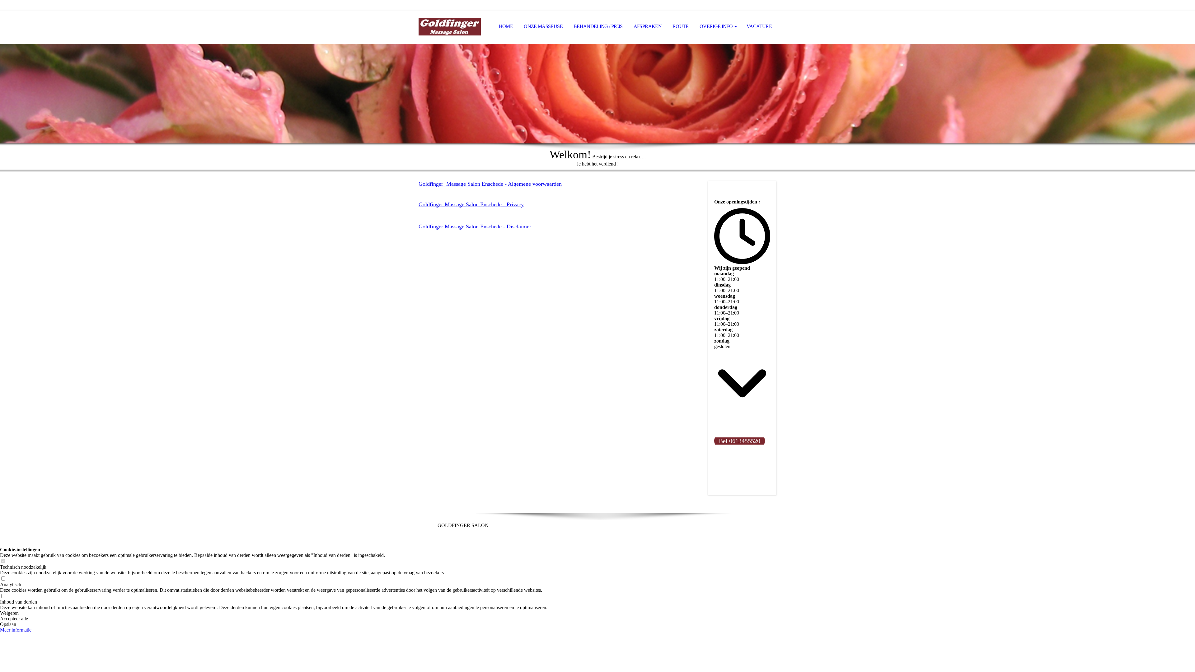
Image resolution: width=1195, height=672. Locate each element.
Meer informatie (15, 629)
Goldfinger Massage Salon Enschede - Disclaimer (475, 226)
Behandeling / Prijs (598, 26)
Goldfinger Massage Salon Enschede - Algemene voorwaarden (490, 184)
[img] (450, 27)
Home (506, 26)
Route (680, 26)
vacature (759, 26)
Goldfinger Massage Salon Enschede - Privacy (471, 204)
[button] (273, 613)
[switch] (3, 561)
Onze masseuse (543, 26)
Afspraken (648, 26)
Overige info (716, 26)
